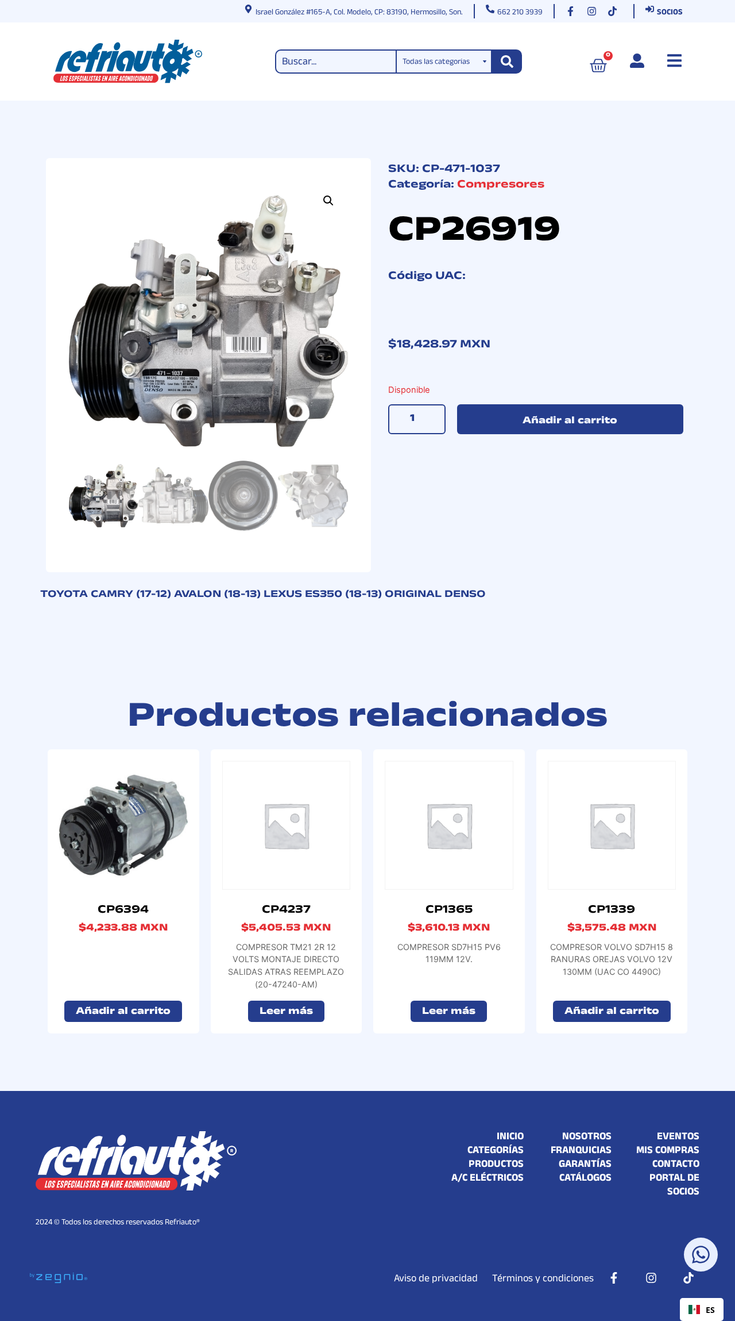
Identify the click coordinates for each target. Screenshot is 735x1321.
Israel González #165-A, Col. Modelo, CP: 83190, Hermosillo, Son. (359, 13)
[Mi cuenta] (637, 60)
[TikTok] (615, 11)
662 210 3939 (520, 13)
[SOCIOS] (649, 9)
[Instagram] (594, 11)
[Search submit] (507, 61)
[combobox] (702, 1309)
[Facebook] (573, 11)
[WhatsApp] (701, 1255)
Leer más (286, 1012)
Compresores (500, 186)
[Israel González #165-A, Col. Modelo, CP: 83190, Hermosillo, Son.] (248, 9)
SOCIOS (670, 13)
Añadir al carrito (570, 422)
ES (710, 1309)
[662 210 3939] (490, 9)
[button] (328, 200)
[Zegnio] (58, 1277)
